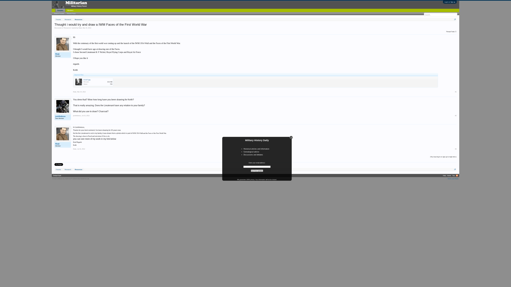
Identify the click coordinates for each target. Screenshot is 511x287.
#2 (456, 115)
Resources (67, 28)
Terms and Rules (453, 179)
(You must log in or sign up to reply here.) (443, 157)
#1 (456, 92)
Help (444, 175)
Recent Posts (71, 13)
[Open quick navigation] (455, 19)
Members (70, 10)
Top (453, 175)
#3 (456, 149)
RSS (457, 175)
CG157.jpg (86, 80)
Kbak (80, 28)
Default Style (57, 175)
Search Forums (59, 13)
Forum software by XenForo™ (70, 179)
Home (449, 175)
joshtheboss (60, 116)
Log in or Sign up (449, 2)
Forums (60, 10)
